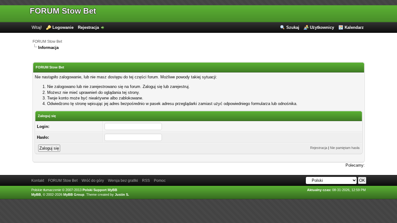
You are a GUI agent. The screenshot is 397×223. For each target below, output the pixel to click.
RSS (146, 180)
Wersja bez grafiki (123, 180)
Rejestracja (88, 27)
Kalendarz (354, 27)
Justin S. (122, 194)
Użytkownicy (322, 27)
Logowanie (63, 27)
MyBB (36, 194)
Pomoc (160, 180)
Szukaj (292, 27)
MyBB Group (73, 194)
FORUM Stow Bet (63, 10)
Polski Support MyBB (100, 190)
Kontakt (37, 180)
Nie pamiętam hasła (344, 148)
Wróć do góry (93, 180)
